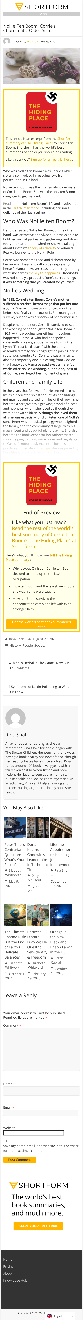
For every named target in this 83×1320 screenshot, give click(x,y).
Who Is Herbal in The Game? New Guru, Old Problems (40, 665)
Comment (12, 1025)
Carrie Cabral (57, 960)
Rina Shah (32, 41)
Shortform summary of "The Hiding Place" (39, 140)
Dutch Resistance (26, 208)
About (7, 1273)
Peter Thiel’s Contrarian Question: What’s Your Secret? (14, 854)
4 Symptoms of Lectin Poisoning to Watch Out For (40, 689)
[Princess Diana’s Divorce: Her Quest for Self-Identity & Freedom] (38, 906)
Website (9, 1128)
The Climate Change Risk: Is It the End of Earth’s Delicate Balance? (15, 944)
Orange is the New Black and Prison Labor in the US (61, 941)
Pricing (8, 1266)
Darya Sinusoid (34, 877)
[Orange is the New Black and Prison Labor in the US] (61, 906)
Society (39, 645)
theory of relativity (42, 248)
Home (7, 1259)
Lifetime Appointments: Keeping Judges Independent (61, 854)
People (27, 645)
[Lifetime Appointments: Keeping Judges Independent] (61, 818)
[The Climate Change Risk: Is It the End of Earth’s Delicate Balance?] (15, 906)
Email (8, 1107)
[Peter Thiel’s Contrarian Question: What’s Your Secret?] (15, 818)
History (15, 645)
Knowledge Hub (15, 1280)
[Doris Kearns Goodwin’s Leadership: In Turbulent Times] (38, 818)
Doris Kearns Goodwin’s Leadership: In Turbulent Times (37, 857)
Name (9, 1084)
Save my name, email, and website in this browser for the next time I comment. (41, 1148)
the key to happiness (44, 273)
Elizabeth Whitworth (14, 872)
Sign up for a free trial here (51, 159)
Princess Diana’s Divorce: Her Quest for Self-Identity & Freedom (37, 944)
